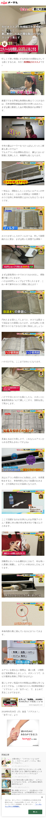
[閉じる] (42, 797)
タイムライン (22, 45)
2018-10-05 (13, 43)
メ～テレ (12, 45)
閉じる (35, 812)
